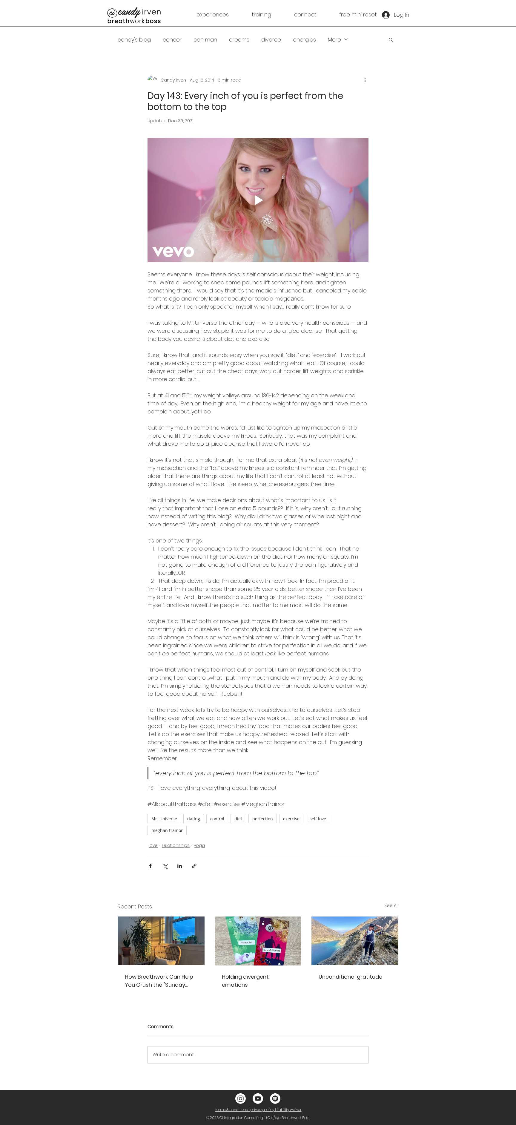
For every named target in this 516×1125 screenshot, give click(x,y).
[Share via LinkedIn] (179, 866)
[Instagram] (240, 1098)
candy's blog (134, 39)
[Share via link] (194, 866)
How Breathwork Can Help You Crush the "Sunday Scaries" (159, 981)
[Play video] (258, 200)
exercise (291, 818)
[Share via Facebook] (150, 866)
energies (304, 39)
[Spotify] (275, 1098)
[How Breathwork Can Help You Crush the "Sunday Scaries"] (161, 940)
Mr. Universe (164, 818)
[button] (202, 14)
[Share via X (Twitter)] (165, 866)
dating (193, 818)
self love (318, 818)
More (334, 39)
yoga (199, 845)
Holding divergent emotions (245, 980)
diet (238, 818)
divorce (271, 39)
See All (391, 905)
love (153, 845)
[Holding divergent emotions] (258, 940)
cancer (172, 39)
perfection (262, 818)
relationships (176, 845)
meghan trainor (167, 830)
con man (205, 39)
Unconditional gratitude (350, 976)
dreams (239, 39)
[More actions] (364, 80)
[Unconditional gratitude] (354, 940)
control (217, 818)
